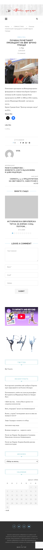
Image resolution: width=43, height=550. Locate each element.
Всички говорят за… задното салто (18, 430)
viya (22, 48)
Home (7, 26)
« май (7, 510)
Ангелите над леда (12, 425)
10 (30, 233)
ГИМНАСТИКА (19, 26)
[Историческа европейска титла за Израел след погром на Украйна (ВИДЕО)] (21, 207)
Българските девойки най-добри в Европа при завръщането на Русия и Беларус (21, 386)
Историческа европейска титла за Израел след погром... (21, 224)
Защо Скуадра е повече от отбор (17, 420)
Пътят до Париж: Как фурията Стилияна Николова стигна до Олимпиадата (20, 436)
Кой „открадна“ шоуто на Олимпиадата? (20, 409)
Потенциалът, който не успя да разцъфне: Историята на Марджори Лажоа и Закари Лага (20, 394)
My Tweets (9, 369)
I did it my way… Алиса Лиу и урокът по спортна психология (19, 403)
